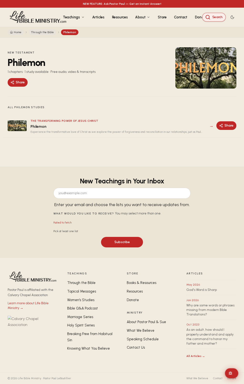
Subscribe (122, 242)
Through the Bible (42, 32)
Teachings (71, 17)
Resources (120, 17)
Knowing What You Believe (88, 348)
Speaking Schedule (143, 339)
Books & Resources (141, 283)
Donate (201, 17)
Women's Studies (80, 300)
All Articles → (195, 356)
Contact (180, 17)
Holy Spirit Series (81, 325)
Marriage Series (80, 317)
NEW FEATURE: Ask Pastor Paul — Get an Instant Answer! (122, 3)
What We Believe (140, 330)
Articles (98, 17)
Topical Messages (81, 291)
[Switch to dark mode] (232, 17)
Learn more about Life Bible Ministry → (28, 305)
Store (162, 17)
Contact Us (136, 347)
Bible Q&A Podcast (82, 308)
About (140, 17)
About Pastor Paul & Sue (146, 322)
